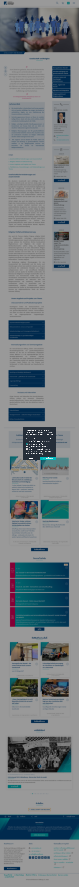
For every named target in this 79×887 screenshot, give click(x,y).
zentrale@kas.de (36, 848)
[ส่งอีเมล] (5, 71)
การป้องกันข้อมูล (19, 875)
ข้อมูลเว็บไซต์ (8, 875)
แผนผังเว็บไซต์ (9, 877)
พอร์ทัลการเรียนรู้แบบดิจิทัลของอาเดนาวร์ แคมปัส (64, 849)
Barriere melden (63, 875)
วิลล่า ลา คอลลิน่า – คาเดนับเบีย (63, 862)
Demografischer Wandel (60, 68)
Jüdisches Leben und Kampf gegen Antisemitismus (59, 79)
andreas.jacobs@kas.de (62, 136)
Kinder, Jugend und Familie (59, 86)
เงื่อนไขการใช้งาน (31, 875)
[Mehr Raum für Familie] (55, 477)
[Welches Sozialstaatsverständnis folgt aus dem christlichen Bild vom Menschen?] (55, 697)
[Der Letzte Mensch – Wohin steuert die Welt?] (39, 599)
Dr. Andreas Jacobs (61, 110)
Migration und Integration (61, 90)
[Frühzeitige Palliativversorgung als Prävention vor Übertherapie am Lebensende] (55, 659)
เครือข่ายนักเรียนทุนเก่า (61, 856)
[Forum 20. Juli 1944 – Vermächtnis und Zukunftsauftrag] (39, 585)
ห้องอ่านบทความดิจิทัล (61, 859)
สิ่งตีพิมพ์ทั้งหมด (39, 549)
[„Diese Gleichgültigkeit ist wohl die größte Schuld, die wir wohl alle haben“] (24, 697)
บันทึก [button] (31, 458)
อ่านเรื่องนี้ (61, 180)
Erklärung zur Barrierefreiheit (47, 875)
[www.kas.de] (9, 3)
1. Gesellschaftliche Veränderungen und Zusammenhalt (25, 159)
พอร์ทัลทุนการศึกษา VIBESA (62, 853)
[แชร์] (5, 74)
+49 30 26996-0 (35, 851)
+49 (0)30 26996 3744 (62, 140)
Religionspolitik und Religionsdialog (59, 95)
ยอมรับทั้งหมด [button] (48, 458)
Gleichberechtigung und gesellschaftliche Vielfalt (60, 72)
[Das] (39, 570)
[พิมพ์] (5, 67)
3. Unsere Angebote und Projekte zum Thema (22, 164)
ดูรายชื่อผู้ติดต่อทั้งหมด (36, 854)
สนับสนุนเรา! (58, 867)
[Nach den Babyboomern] (55, 522)
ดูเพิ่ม (39, 629)
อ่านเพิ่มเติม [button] (46, 441)
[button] (31, 793)
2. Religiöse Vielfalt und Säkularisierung (20, 161)
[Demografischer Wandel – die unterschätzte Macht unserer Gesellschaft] (24, 659)
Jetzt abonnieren (39, 835)
